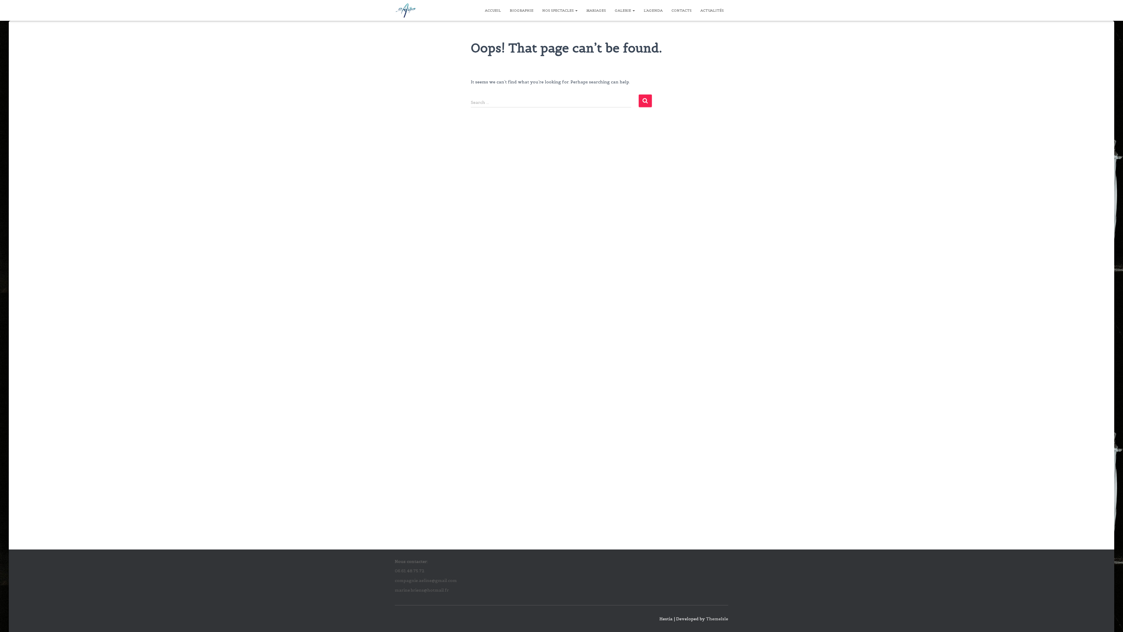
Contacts (681, 10)
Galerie (623, 10)
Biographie (521, 10)
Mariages (596, 10)
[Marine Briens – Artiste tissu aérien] (405, 10)
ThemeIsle (717, 618)
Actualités (712, 10)
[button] (576, 10)
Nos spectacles (558, 10)
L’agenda (653, 10)
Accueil (493, 10)
